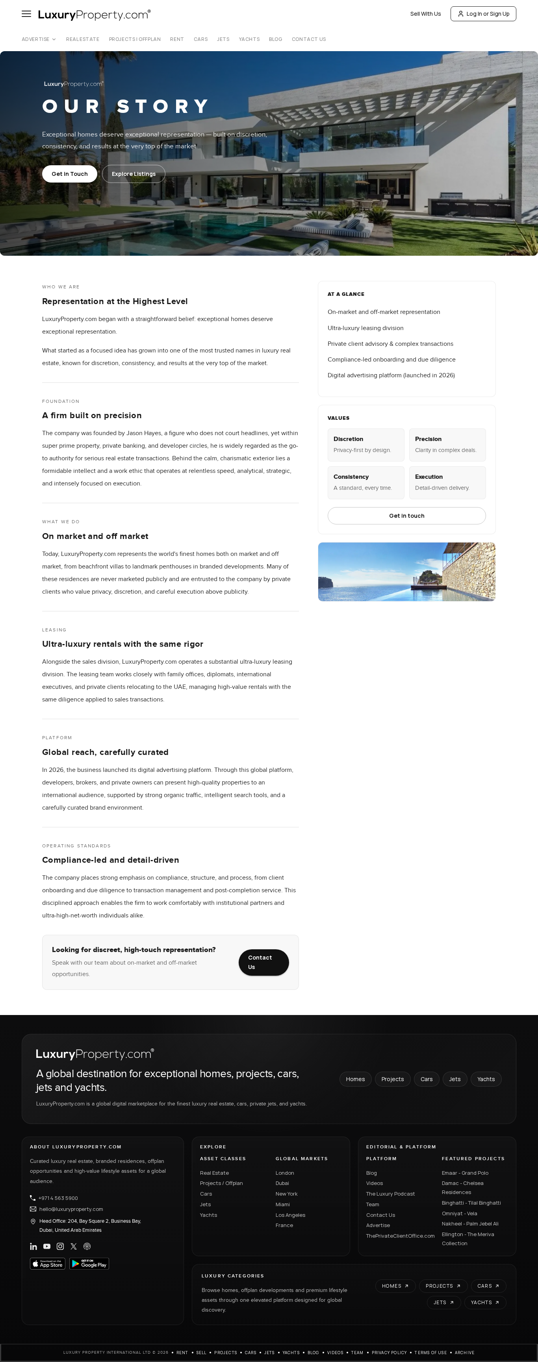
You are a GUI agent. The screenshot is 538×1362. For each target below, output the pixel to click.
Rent (177, 39)
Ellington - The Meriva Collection (468, 1239)
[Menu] (26, 14)
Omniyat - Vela (459, 1213)
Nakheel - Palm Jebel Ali (470, 1223)
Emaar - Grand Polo (465, 1172)
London (285, 1172)
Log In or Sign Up (488, 13)
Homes (355, 1079)
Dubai (282, 1183)
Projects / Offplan (221, 1183)
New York (287, 1193)
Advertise (36, 39)
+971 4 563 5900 (58, 1198)
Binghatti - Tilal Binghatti (471, 1202)
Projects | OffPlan (135, 39)
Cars (201, 39)
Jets (223, 39)
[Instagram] (60, 1246)
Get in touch (407, 515)
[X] (73, 1246)
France (284, 1225)
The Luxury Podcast (390, 1193)
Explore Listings (134, 173)
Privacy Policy (389, 1353)
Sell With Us (425, 13)
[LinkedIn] (33, 1246)
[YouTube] (46, 1246)
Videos (374, 1183)
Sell (202, 1353)
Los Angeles (290, 1214)
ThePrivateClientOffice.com (399, 1235)
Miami (283, 1204)
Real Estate (83, 39)
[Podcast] (87, 1246)
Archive (465, 1353)
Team (372, 1204)
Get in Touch (70, 173)
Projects (393, 1079)
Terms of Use (431, 1353)
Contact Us (309, 39)
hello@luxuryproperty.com (71, 1209)
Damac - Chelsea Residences (463, 1187)
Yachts (249, 39)
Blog (275, 39)
